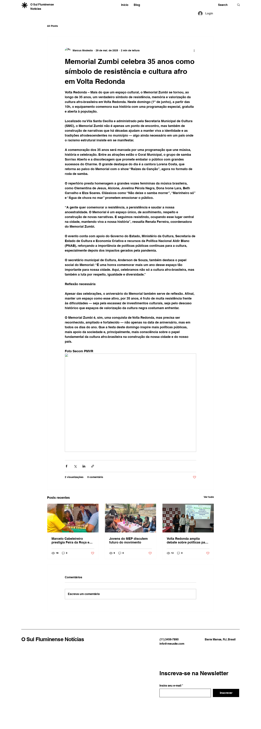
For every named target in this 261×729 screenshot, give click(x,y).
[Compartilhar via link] (92, 466)
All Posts (52, 26)
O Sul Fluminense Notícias (52, 639)
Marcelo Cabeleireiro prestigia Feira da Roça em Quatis (71, 540)
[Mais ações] (194, 50)
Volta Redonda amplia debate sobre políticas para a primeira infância (187, 540)
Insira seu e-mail (170, 685)
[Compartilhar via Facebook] (66, 466)
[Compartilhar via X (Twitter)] (75, 466)
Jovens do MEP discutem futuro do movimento (128, 540)
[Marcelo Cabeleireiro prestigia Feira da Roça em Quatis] (73, 518)
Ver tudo (209, 497)
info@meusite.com (171, 643)
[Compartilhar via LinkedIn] (84, 466)
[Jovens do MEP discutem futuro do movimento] (130, 518)
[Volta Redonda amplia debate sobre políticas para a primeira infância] (188, 518)
